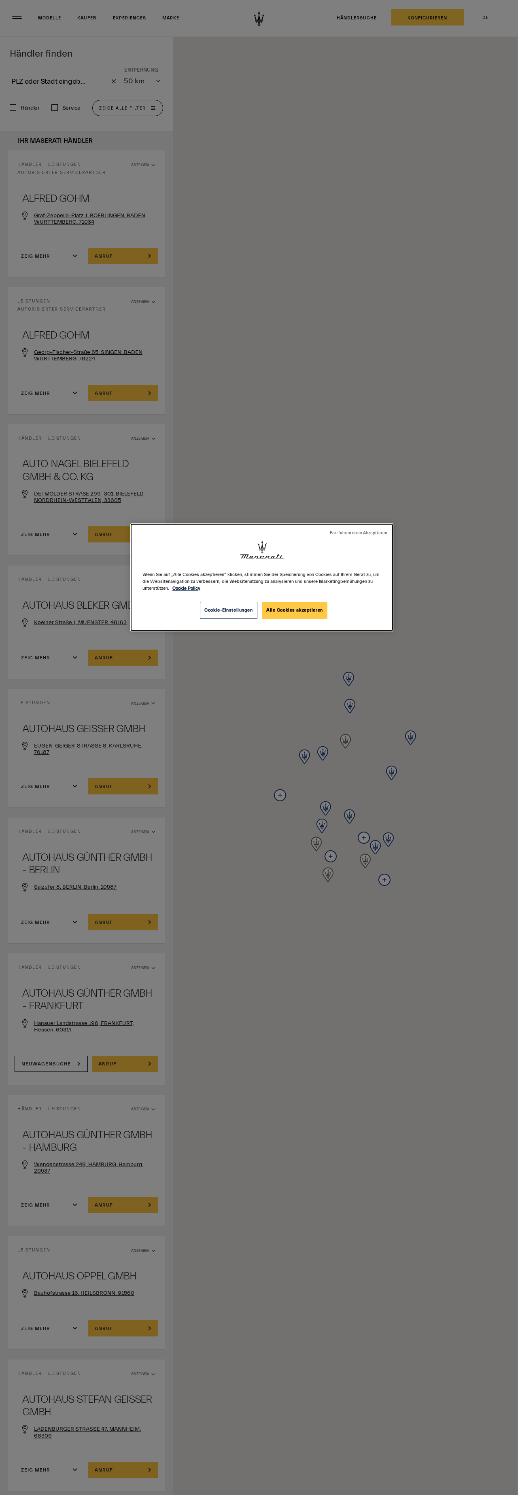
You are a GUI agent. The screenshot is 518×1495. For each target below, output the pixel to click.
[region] (261, 577)
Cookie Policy (186, 588)
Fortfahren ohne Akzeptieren (358, 533)
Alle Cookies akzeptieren (294, 610)
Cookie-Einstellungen (228, 610)
